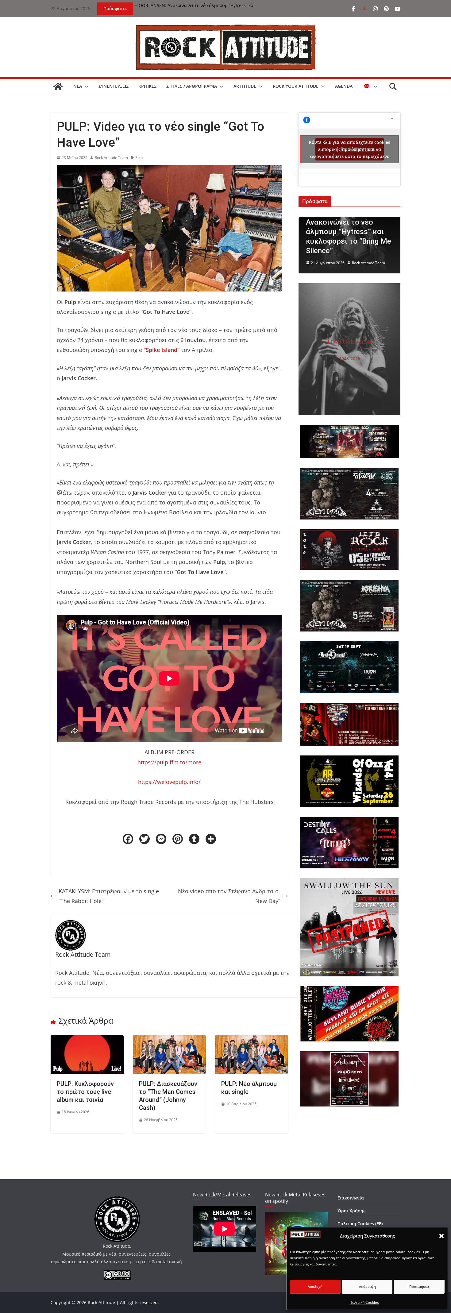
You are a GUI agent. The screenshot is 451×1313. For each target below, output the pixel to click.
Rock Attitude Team (111, 157)
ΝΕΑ (77, 86)
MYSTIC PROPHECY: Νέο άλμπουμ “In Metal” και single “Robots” (368, 241)
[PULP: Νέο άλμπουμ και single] (251, 1040)
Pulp (139, 157)
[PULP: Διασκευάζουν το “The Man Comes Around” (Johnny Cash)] (169, 1040)
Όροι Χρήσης (351, 1211)
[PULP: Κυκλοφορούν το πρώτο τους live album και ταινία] (87, 1040)
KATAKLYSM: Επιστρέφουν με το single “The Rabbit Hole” (109, 896)
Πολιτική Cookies (364, 1302)
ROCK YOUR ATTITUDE (295, 86)
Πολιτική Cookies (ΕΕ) (360, 1223)
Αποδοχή (315, 1286)
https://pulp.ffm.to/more (169, 762)
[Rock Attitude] (58, 86)
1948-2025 (349, 358)
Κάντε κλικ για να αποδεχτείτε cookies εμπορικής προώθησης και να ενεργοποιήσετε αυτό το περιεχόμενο (349, 149)
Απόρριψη (367, 1286)
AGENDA (344, 86)
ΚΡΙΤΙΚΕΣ (147, 86)
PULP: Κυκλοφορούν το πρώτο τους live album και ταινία (85, 1091)
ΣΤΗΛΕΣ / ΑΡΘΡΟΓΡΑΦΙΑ (191, 86)
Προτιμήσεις (419, 1286)
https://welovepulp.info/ (169, 782)
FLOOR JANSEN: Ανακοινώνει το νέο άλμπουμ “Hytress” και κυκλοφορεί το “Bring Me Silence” (194, 8)
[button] (441, 1236)
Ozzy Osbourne (349, 342)
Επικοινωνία (350, 1198)
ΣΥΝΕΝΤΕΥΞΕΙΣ (113, 86)
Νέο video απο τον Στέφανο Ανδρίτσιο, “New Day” (229, 896)
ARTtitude (244, 86)
